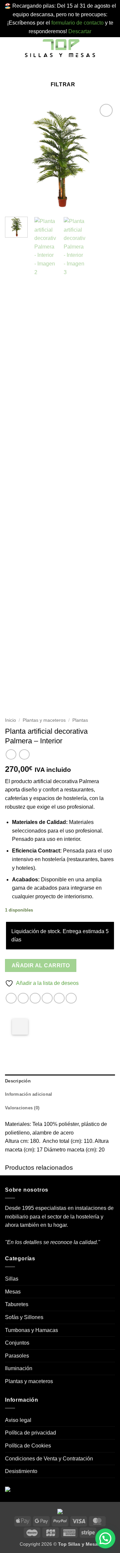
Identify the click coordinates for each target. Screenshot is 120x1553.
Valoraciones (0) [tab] (22, 1107)
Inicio (10, 720)
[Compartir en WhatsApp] (11, 998)
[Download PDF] (20, 1027)
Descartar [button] (79, 31)
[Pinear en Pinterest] (59, 998)
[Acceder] (64, 69)
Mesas (13, 1291)
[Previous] (16, 157)
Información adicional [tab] (28, 1094)
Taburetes (16, 1304)
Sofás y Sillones (24, 1317)
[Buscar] (43, 69)
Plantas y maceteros (44, 720)
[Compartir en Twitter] (35, 998)
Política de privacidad (30, 1433)
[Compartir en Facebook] (23, 998)
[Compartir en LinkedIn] (71, 998)
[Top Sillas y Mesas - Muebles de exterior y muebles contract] (60, 48)
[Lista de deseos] (53, 69)
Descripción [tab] (18, 1080)
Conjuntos (17, 1343)
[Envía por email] (47, 998)
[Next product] (11, 754)
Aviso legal (18, 1420)
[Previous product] (24, 754)
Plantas (80, 720)
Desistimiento (21, 1471)
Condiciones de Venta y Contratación (49, 1458)
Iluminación (18, 1368)
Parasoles (17, 1356)
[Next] (104, 157)
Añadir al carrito (41, 965)
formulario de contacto (77, 23)
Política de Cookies (28, 1445)
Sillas (11, 1279)
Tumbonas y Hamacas (31, 1330)
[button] (9, 49)
